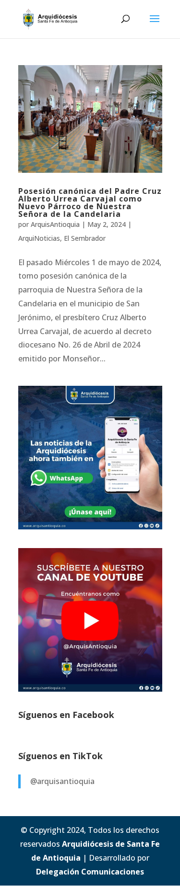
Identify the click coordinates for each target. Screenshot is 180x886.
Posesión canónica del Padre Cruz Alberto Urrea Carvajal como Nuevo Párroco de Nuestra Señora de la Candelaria (90, 202)
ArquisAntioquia (55, 224)
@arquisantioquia (62, 781)
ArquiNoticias (39, 238)
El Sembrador (85, 238)
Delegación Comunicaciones (90, 871)
